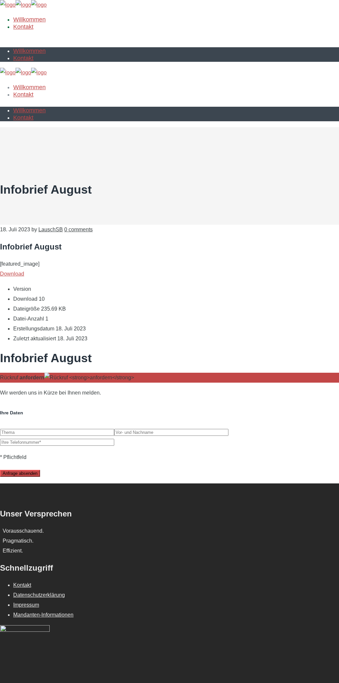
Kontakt (22, 585)
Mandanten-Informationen (43, 615)
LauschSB (50, 229)
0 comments (78, 229)
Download (12, 274)
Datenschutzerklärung (39, 595)
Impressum (26, 605)
